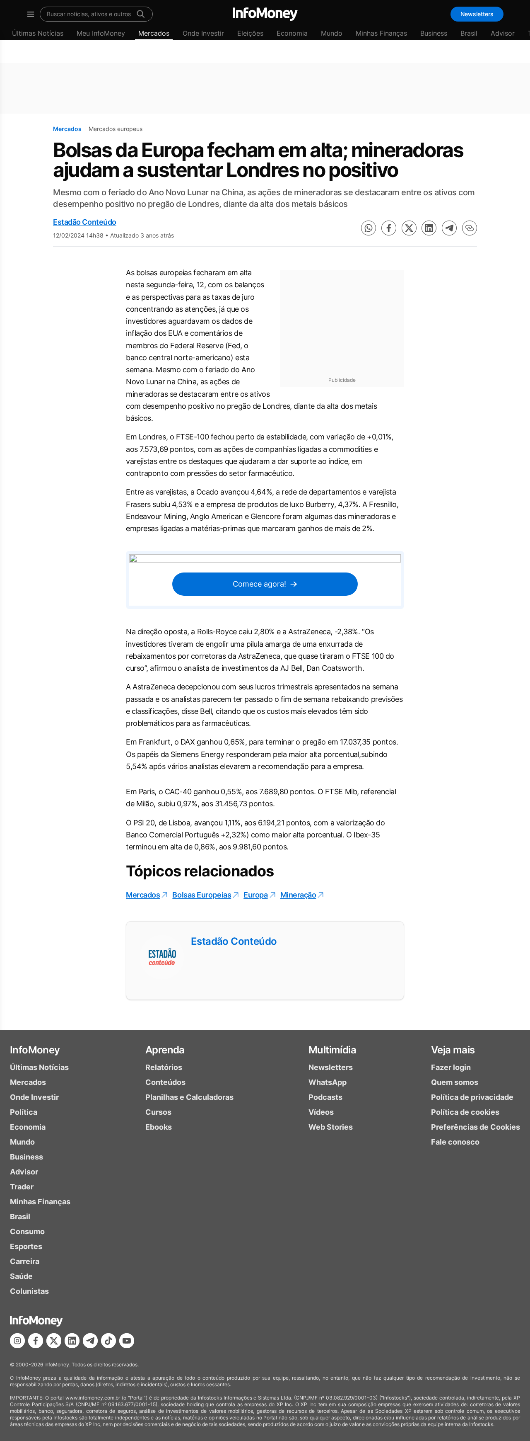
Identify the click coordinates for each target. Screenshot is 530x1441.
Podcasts (325, 1097)
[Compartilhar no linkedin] (429, 228)
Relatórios (163, 1067)
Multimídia (332, 1050)
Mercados (153, 33)
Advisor (503, 33)
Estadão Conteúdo (84, 222)
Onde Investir (203, 33)
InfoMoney (35, 1050)
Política (23, 1112)
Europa (255, 894)
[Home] (265, 14)
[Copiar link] (469, 228)
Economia (292, 33)
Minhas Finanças (381, 33)
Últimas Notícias (37, 33)
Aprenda (165, 1050)
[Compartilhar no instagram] (17, 1340)
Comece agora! (259, 584)
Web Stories (330, 1127)
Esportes (26, 1246)
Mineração (298, 894)
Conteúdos (165, 1082)
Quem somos (454, 1082)
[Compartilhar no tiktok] (108, 1340)
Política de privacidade (472, 1097)
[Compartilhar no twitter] (409, 228)
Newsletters (477, 13)
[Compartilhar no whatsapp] (368, 228)
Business (433, 33)
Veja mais (453, 1050)
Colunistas (29, 1291)
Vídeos (321, 1112)
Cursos (158, 1112)
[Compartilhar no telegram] (449, 228)
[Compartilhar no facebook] (388, 228)
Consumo (27, 1231)
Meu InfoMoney (101, 33)
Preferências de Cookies (475, 1127)
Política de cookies (465, 1112)
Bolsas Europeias (201, 894)
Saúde (21, 1276)
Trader (22, 1186)
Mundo (331, 33)
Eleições (250, 33)
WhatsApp (327, 1082)
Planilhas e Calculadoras (189, 1097)
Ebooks (158, 1127)
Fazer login (451, 1067)
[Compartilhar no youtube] (126, 1340)
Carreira (24, 1261)
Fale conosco (455, 1142)
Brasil (468, 33)
